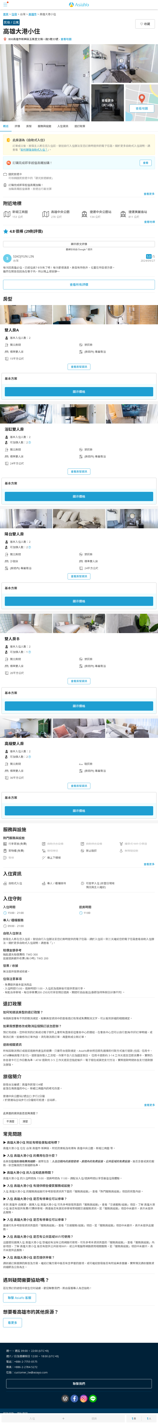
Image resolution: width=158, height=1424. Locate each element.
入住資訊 (62, 126)
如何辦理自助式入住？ (34, 149)
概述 (5, 126)
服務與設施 (44, 126)
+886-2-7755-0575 (25, 1361)
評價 (17, 126)
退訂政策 (79, 126)
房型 (29, 126)
